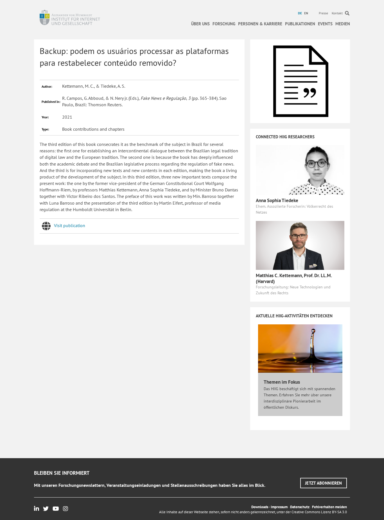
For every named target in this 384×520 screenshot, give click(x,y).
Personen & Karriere (260, 23)
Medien (342, 23)
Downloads (259, 507)
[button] (323, 483)
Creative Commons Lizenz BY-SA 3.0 (319, 512)
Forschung (224, 23)
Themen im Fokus (282, 382)
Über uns (200, 23)
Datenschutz (300, 507)
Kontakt (337, 13)
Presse (323, 13)
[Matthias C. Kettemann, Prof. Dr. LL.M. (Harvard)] (300, 245)
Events (325, 23)
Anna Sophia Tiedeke (277, 200)
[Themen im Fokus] (300, 348)
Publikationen (300, 23)
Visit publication (69, 225)
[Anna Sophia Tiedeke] (300, 169)
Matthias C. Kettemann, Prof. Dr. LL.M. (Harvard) (294, 278)
